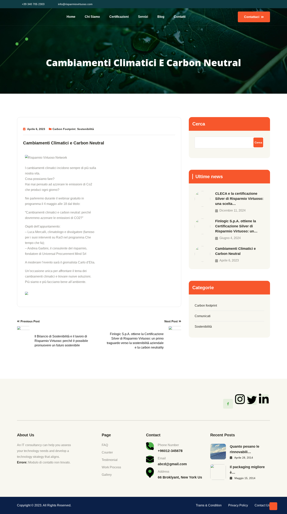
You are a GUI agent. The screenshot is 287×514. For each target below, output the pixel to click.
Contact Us (262, 505)
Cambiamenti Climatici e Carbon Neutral (235, 251)
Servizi (143, 16)
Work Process (111, 467)
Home (71, 16)
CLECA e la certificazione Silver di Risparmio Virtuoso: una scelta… (239, 199)
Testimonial (110, 460)
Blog (160, 16)
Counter (107, 452)
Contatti (179, 16)
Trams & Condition (209, 505)
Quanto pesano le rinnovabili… (244, 449)
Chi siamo (92, 16)
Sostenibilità (85, 129)
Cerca (198, 123)
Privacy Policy (238, 505)
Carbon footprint (64, 129)
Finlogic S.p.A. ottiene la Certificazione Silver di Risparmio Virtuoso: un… (236, 226)
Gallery (107, 474)
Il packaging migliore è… (247, 469)
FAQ (105, 445)
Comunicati (202, 316)
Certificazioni (119, 16)
